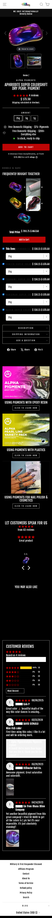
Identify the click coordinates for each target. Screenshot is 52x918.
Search (26, 897)
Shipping (16, 102)
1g (34, 118)
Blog (25, 906)
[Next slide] (47, 33)
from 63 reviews (26, 529)
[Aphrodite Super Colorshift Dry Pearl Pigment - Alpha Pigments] (18, 61)
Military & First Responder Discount (26, 864)
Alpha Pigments (26, 80)
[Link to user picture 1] (10, 787)
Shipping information (26, 334)
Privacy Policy (26, 892)
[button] (21, 95)
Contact (26, 873)
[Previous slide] (5, 33)
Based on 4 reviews (16, 655)
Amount (26, 113)
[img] (26, 526)
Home (25, 75)
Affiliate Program (26, 869)
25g (18, 118)
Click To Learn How (26, 408)
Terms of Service (26, 883)
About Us (26, 878)
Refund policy (26, 888)
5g (26, 118)
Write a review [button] (26, 659)
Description (26, 328)
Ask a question (26, 340)
